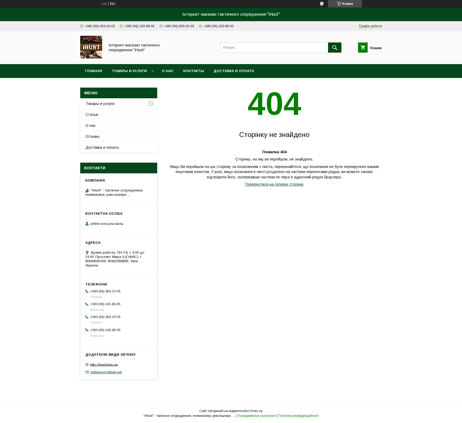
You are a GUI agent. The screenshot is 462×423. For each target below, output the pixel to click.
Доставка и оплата (234, 71)
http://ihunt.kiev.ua (104, 364)
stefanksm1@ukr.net (106, 372)
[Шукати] (334, 47)
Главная (93, 71)
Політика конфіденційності (298, 416)
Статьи (92, 114)
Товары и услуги (129, 71)
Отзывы (92, 136)
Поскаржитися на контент (257, 416)
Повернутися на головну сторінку (274, 184)
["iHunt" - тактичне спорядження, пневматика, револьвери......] (91, 57)
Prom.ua (256, 411)
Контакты (193, 71)
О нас (168, 71)
